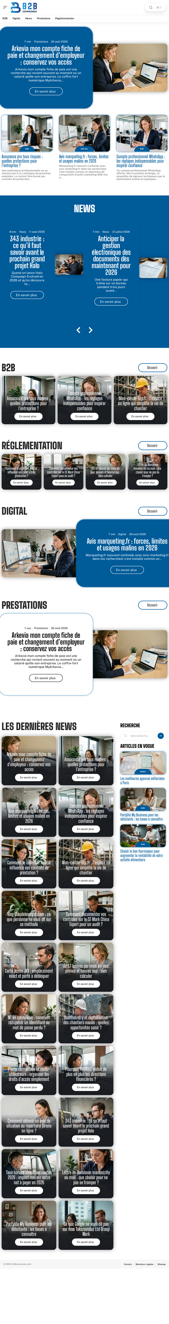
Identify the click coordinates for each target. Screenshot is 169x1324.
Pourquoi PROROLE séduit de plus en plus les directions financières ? (86, 1074)
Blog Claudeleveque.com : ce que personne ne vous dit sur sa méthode (29, 919)
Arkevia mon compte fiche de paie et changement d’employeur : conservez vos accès (45, 55)
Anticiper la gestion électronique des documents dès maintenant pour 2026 (111, 255)
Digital (84, 149)
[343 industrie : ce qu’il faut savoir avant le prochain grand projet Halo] (66, 264)
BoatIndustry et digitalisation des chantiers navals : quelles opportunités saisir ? (86, 1022)
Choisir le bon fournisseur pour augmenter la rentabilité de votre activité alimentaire (141, 855)
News (84, 208)
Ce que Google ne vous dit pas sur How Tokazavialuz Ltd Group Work (86, 1229)
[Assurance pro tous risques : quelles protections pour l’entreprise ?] (27, 133)
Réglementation (32, 445)
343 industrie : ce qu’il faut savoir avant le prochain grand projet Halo (27, 252)
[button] (78, 330)
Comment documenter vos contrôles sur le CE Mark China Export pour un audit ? (63, 472)
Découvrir (152, 367)
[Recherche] (151, 7)
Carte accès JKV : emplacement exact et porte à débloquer (29, 973)
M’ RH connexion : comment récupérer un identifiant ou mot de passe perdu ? (29, 1022)
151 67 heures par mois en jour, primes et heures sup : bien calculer (105, 472)
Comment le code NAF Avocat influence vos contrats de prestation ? (21, 472)
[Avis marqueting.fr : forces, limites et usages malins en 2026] (84, 133)
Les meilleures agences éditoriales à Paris (142, 780)
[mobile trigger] (6, 7)
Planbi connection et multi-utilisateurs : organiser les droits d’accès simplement (29, 1074)
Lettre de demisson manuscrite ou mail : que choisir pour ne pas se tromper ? (147, 470)
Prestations (41, 41)
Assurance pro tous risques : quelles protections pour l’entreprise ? (22, 161)
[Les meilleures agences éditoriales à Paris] (143, 763)
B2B (27, 149)
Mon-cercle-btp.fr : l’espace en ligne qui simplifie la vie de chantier (140, 403)
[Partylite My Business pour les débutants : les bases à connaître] (143, 799)
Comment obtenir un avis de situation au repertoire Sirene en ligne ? (28, 1126)
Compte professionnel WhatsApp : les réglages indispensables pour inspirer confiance (141, 161)
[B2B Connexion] (24, 7)
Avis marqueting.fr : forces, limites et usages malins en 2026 (84, 159)
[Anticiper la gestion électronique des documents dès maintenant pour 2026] (150, 268)
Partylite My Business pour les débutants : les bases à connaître (29, 1229)
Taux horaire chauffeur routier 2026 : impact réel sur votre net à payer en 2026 (29, 1177)
